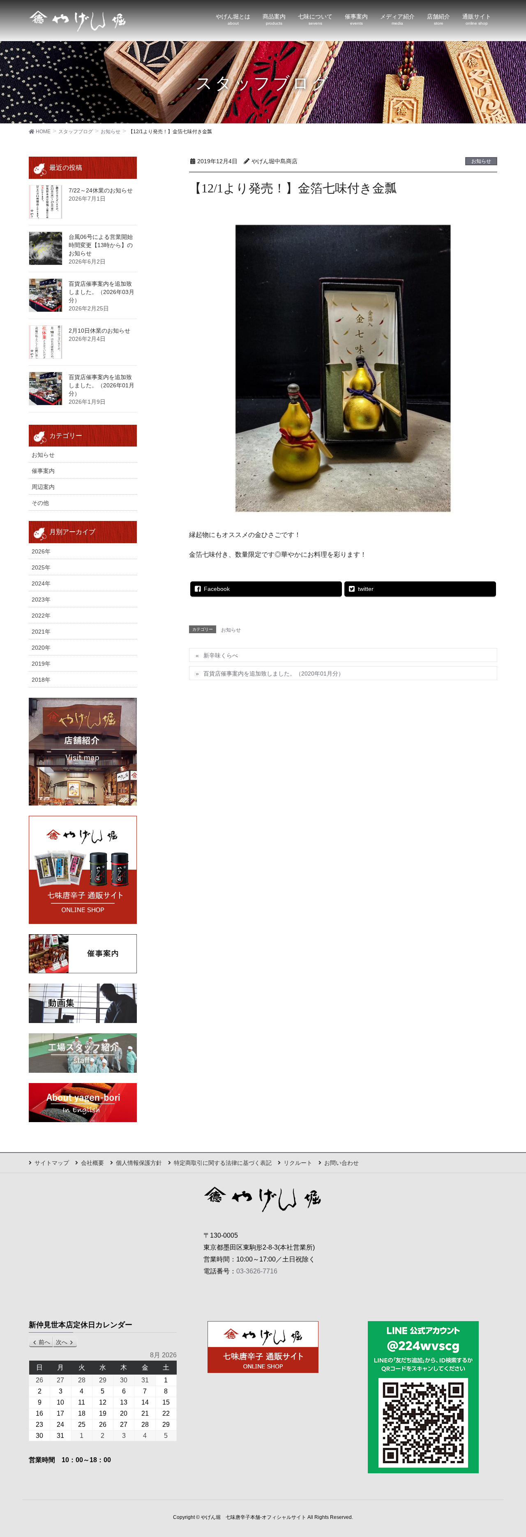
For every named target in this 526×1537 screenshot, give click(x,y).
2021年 (41, 631)
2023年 (41, 599)
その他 (40, 503)
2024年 (41, 583)
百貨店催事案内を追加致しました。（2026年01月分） (101, 385)
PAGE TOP (505, 1483)
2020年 (41, 647)
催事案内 (43, 471)
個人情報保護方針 (139, 1163)
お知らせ (481, 161)
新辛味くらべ (220, 655)
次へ (61, 1342)
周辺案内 (43, 487)
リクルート (298, 1163)
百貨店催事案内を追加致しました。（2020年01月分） (273, 673)
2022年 (41, 615)
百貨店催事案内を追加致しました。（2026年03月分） (101, 291)
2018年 (41, 679)
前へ (44, 1342)
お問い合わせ (341, 1163)
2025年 (41, 567)
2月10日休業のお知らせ (99, 330)
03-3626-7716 (256, 1271)
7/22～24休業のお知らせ (101, 190)
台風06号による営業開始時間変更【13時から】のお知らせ (101, 245)
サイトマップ (52, 1163)
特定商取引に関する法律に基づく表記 (223, 1163)
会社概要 (92, 1163)
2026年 (41, 551)
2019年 (41, 663)
